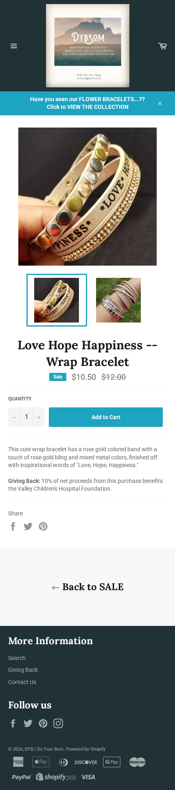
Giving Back (23, 670)
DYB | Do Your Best (44, 749)
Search (17, 658)
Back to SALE (92, 586)
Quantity (19, 399)
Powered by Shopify (85, 749)
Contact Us (22, 682)
